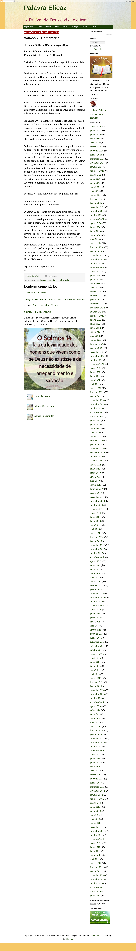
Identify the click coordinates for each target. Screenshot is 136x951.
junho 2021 (95, 376)
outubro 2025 (96, 166)
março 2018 (95, 533)
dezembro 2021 (97, 351)
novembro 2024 (97, 210)
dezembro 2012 (97, 786)
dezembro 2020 (97, 400)
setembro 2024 (97, 219)
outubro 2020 (96, 408)
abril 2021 (95, 384)
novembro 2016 (97, 597)
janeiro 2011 (96, 871)
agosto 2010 (96, 891)
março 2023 (95, 291)
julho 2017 (95, 565)
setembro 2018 (97, 508)
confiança (47, 279)
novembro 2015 (97, 645)
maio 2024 (95, 235)
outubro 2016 (96, 601)
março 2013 (95, 774)
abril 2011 (95, 859)
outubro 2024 (96, 215)
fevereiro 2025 (97, 198)
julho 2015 (95, 661)
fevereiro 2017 (97, 585)
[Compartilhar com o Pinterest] (56, 276)
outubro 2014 (96, 698)
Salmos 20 (57, 279)
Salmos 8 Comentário (44, 405)
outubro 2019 (96, 456)
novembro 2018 (97, 500)
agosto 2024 (96, 223)
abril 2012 (95, 818)
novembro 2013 (97, 742)
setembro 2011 (97, 838)
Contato (39, 27)
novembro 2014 (97, 694)
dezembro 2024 (97, 206)
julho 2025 (95, 178)
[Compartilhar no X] (53, 276)
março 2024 (95, 243)
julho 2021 (95, 372)
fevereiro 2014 (97, 730)
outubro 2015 (96, 649)
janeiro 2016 (96, 637)
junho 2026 (95, 134)
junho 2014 (95, 714)
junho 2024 (95, 231)
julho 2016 (95, 613)
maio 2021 (95, 380)
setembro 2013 (97, 750)
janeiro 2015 (96, 686)
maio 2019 (95, 476)
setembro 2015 (97, 653)
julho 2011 (95, 847)
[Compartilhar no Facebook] (54, 276)
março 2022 (95, 339)
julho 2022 (95, 323)
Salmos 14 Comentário (37, 312)
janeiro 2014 (96, 734)
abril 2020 (95, 432)
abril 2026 (95, 142)
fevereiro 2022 (97, 343)
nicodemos (96, 935)
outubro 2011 (96, 834)
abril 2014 (95, 722)
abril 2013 (95, 770)
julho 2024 (95, 227)
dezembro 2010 (97, 875)
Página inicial (28, 27)
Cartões (48, 27)
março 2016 (95, 629)
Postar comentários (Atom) (45, 305)
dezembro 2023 (97, 255)
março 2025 (95, 194)
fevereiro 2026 (97, 150)
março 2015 (95, 677)
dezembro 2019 (97, 448)
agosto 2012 (96, 802)
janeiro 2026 (96, 154)
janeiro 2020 (96, 444)
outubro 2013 (96, 746)
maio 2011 (95, 855)
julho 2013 (95, 758)
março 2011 (95, 863)
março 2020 (95, 436)
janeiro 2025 (96, 202)
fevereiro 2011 (97, 867)
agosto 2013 (96, 754)
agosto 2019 (96, 464)
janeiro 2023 (96, 299)
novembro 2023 (97, 259)
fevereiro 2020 (97, 440)
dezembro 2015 (97, 641)
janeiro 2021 (96, 396)
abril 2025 (95, 190)
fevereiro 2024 (97, 247)
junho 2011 (95, 851)
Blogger (69, 938)
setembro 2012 (97, 798)
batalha (39, 279)
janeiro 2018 (96, 541)
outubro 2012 (96, 794)
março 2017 (95, 581)
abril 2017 (95, 577)
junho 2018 (95, 520)
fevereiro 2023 (97, 295)
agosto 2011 (96, 843)
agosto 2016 (96, 609)
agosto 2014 (96, 706)
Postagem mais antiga (75, 299)
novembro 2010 (97, 879)
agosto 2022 (96, 319)
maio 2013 (95, 766)
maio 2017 (95, 573)
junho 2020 (95, 424)
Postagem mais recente (35, 299)
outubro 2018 (96, 504)
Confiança (74, 27)
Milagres (84, 27)
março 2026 (95, 146)
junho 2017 (95, 569)
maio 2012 (95, 814)
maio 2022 (95, 331)
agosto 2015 (96, 657)
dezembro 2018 (97, 496)
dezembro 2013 (97, 738)
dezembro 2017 (97, 545)
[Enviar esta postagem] (45, 275)
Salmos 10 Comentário (45, 415)
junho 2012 (95, 810)
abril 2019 (95, 480)
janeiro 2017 (96, 589)
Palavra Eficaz (45, 7)
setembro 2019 (97, 460)
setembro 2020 (97, 412)
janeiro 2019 (96, 492)
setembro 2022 (97, 315)
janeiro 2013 (96, 782)
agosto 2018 (96, 512)
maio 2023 (95, 283)
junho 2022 (95, 327)
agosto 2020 (96, 416)
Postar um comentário (36, 292)
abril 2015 (95, 673)
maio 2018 (95, 524)
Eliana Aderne (99, 109)
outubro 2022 (96, 311)
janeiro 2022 (96, 347)
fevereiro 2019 (97, 488)
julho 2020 (95, 420)
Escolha (65, 27)
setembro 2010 (97, 887)
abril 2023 (95, 287)
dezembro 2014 (97, 690)
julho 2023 (95, 275)
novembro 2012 (97, 790)
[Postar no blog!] (51, 276)
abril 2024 (95, 239)
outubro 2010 (96, 883)
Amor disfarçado (42, 396)
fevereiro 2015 (97, 681)
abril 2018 (95, 529)
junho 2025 (95, 182)
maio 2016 (95, 621)
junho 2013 (95, 762)
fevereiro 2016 (97, 633)
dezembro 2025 (97, 158)
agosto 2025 (96, 174)
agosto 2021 (96, 367)
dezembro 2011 (97, 826)
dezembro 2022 (97, 303)
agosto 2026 (96, 126)
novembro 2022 (97, 307)
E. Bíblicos (93, 27)
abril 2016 (95, 625)
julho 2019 (95, 468)
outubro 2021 (96, 359)
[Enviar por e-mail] (50, 276)
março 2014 (95, 726)
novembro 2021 (97, 355)
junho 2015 (95, 665)
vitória (66, 279)
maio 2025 (95, 186)
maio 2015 (95, 669)
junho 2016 (95, 617)
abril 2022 (95, 335)
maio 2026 (95, 138)
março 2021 (95, 388)
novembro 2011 (97, 830)
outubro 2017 (96, 553)
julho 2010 (95, 895)
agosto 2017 (96, 561)
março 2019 (95, 484)
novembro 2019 (97, 452)
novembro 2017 (97, 549)
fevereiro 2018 (97, 537)
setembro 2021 (97, 363)
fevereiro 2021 (97, 392)
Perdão (56, 27)
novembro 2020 (97, 404)
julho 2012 (95, 806)
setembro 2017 (97, 557)
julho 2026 (95, 130)
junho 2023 (95, 279)
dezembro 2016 (97, 593)
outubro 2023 (96, 263)
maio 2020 (95, 428)
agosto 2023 (96, 271)
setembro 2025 (97, 170)
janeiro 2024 (96, 251)
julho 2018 (95, 516)
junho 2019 (95, 472)
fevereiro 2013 (97, 778)
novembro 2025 (97, 162)
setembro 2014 (97, 702)
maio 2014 (95, 718)
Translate (97, 48)
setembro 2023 (97, 267)
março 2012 (95, 822)
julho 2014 (95, 710)
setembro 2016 (97, 605)
